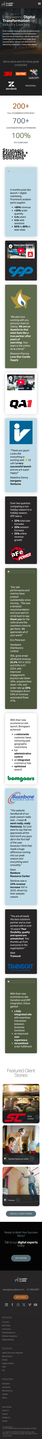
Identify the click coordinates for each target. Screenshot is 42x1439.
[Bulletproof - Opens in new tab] (20, 74)
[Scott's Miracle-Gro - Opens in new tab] (34, 74)
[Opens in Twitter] (23, 1304)
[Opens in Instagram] (18, 1304)
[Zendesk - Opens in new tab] (11, 86)
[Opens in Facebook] (12, 1304)
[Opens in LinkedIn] (6, 1304)
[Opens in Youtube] (35, 1304)
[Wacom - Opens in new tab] (8, 74)
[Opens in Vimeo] (29, 1304)
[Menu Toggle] (39, 3)
